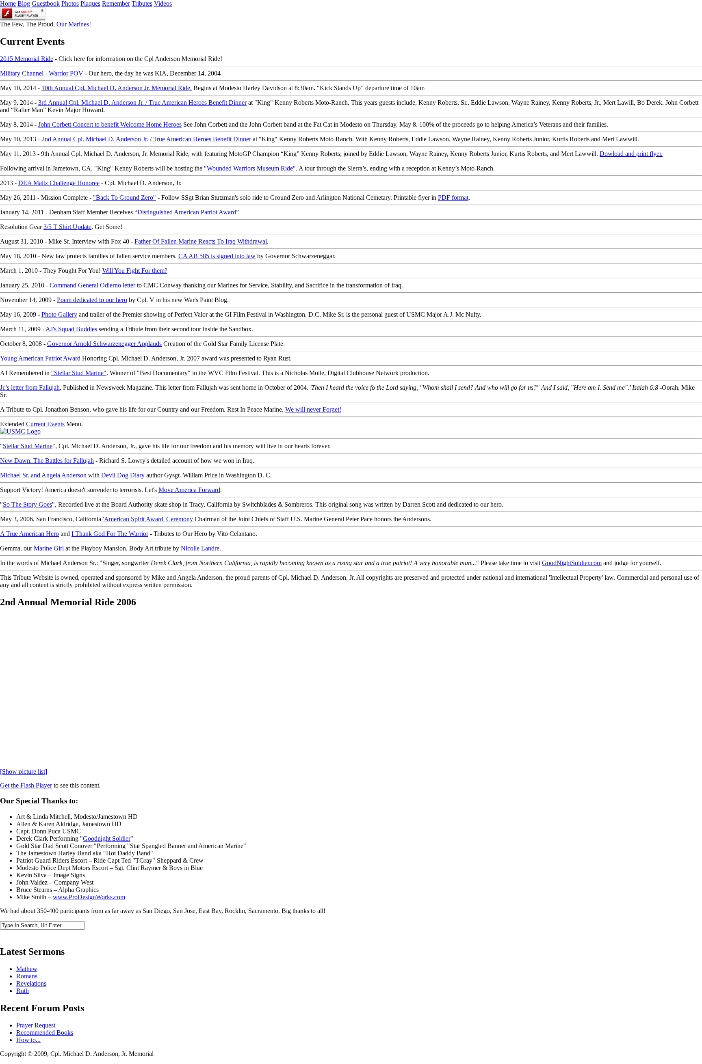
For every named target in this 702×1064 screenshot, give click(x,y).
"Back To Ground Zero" (124, 197)
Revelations (31, 983)
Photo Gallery (59, 314)
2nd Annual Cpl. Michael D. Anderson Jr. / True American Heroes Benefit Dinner (146, 139)
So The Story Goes (27, 504)
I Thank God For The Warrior (110, 533)
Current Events (45, 424)
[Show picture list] (23, 771)
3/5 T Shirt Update (67, 226)
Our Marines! (73, 24)
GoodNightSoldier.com (572, 562)
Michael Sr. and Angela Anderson (43, 475)
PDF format (453, 197)
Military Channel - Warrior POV (41, 73)
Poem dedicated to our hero (92, 299)
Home (8, 3)
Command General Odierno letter (92, 285)
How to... (28, 1039)
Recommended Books (44, 1032)
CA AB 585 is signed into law (217, 256)
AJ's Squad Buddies (71, 329)
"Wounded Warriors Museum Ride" (250, 168)
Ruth (22, 990)
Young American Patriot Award (40, 358)
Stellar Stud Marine (27, 445)
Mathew (26, 968)
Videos (163, 3)
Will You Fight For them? (134, 270)
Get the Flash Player (26, 785)
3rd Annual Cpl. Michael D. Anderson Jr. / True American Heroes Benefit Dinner (142, 102)
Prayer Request (35, 1025)
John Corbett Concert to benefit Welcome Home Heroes (110, 124)
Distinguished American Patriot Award (186, 212)
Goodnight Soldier (106, 838)
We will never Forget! (313, 409)
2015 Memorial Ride (26, 58)
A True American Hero (29, 533)
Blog (23, 3)
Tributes (142, 3)
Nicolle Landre (200, 548)
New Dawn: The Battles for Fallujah (47, 460)
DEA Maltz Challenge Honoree (59, 182)
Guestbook (46, 3)
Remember (116, 3)
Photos (70, 3)
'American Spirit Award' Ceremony (148, 519)
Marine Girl (49, 548)
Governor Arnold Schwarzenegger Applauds (104, 343)
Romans (26, 976)
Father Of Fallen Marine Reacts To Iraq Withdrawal (200, 241)
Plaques (90, 3)
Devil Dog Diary (123, 475)
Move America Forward (189, 489)
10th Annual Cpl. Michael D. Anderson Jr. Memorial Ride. (116, 87)
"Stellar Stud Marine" (78, 372)
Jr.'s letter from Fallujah (30, 387)
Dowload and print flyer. (631, 153)
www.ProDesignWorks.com (89, 897)
